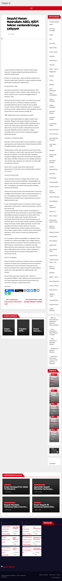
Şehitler (51, 167)
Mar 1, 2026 (38, 509)
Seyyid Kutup (53, 255)
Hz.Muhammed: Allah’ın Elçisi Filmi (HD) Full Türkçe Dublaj (37, 538)
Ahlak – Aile (52, 262)
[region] (54, 461)
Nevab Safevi (53, 236)
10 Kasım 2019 (37, 532)
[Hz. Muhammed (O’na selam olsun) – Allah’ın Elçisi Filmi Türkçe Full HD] (27, 530)
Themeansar (4, 577)
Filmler (51, 80)
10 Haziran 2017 (37, 543)
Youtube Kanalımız (55, 577)
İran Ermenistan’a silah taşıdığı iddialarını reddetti (33, 301)
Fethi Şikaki (52, 178)
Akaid (51, 24)
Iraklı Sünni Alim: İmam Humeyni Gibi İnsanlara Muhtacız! (53, 360)
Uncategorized (53, 300)
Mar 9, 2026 (8, 509)
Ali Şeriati (52, 173)
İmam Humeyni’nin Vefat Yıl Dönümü (16, 488)
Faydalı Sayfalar (54, 22)
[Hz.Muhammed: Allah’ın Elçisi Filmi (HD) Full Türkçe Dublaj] (27, 541)
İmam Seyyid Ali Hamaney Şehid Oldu (44, 506)
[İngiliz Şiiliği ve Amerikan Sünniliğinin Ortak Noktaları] (6, 530)
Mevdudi (51, 150)
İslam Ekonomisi (54, 281)
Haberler (52, 65)
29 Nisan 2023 (16, 532)
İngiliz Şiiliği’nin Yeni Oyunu (16, 538)
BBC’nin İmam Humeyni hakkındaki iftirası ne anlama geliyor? (54, 321)
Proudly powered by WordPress (8, 575)
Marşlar (51, 84)
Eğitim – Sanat (53, 277)
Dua (50, 39)
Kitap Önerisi (53, 290)
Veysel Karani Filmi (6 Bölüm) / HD (37, 548)
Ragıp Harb (52, 245)
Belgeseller (52, 71)
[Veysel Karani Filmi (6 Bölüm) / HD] (27, 551)
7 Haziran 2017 (37, 553)
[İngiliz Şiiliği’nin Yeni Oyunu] (6, 541)
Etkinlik (51, 76)
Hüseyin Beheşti (54, 197)
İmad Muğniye (53, 201)
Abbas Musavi (53, 169)
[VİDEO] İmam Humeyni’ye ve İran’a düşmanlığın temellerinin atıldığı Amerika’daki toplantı (16, 548)
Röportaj (51, 56)
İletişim (58, 574)
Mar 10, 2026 (38, 491)
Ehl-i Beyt (52, 43)
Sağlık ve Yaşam (54, 374)
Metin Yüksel (53, 216)
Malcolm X (52, 211)
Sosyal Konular (53, 259)
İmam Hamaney (54, 129)
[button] (59, 8)
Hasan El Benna (54, 186)
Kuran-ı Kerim (53, 52)
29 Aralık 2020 (16, 543)
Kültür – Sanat (53, 69)
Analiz (51, 35)
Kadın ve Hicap (53, 285)
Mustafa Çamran (54, 232)
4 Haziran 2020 (16, 553)
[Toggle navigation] (31, 8)
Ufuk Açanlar (53, 60)
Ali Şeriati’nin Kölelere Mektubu (54, 350)
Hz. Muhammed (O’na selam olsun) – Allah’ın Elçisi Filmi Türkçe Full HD (37, 527)
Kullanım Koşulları (43, 574)
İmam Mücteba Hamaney (39, 484)
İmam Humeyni (53, 134)
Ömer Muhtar (53, 241)
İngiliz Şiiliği (53, 47)
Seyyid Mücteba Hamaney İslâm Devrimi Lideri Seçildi (15, 507)
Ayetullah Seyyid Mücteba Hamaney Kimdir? (43, 489)
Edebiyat (52, 272)
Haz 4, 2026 (8, 491)
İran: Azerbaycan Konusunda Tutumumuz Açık (13, 302)
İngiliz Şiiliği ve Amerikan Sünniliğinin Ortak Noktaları (16, 527)
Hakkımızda (52, 574)
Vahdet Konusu (53, 304)
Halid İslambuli (53, 182)
